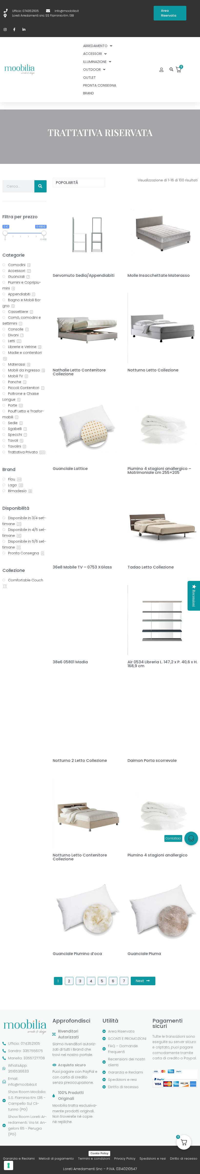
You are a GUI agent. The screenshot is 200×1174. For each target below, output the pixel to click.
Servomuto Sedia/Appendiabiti (83, 275)
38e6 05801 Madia (70, 662)
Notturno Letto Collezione (153, 370)
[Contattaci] (191, 838)
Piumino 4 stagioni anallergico (158, 855)
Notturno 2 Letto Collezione (80, 760)
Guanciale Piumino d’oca (77, 953)
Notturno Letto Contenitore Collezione (80, 857)
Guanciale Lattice (70, 468)
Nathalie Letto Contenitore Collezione (79, 372)
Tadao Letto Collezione (151, 567)
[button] (171, 69)
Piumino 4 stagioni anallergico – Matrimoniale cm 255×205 (159, 470)
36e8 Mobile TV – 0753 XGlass (82, 567)
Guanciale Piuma (144, 953)
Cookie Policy (99, 1153)
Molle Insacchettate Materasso (159, 275)
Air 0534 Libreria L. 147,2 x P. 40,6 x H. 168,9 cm (163, 664)
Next (140, 980)
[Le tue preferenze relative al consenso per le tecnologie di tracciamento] (8, 1165)
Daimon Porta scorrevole (152, 760)
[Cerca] (40, 186)
